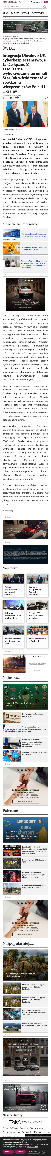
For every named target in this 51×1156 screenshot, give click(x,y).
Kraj (5, 13)
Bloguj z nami (36, 1128)
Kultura (13, 698)
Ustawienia (33, 1152)
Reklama (14, 1128)
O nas (5, 1128)
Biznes (15, 13)
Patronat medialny (11, 1132)
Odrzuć (20, 1152)
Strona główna (7, 36)
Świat (25, 13)
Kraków (13, 969)
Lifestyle (38, 13)
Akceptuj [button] (8, 1152)
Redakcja (24, 1128)
